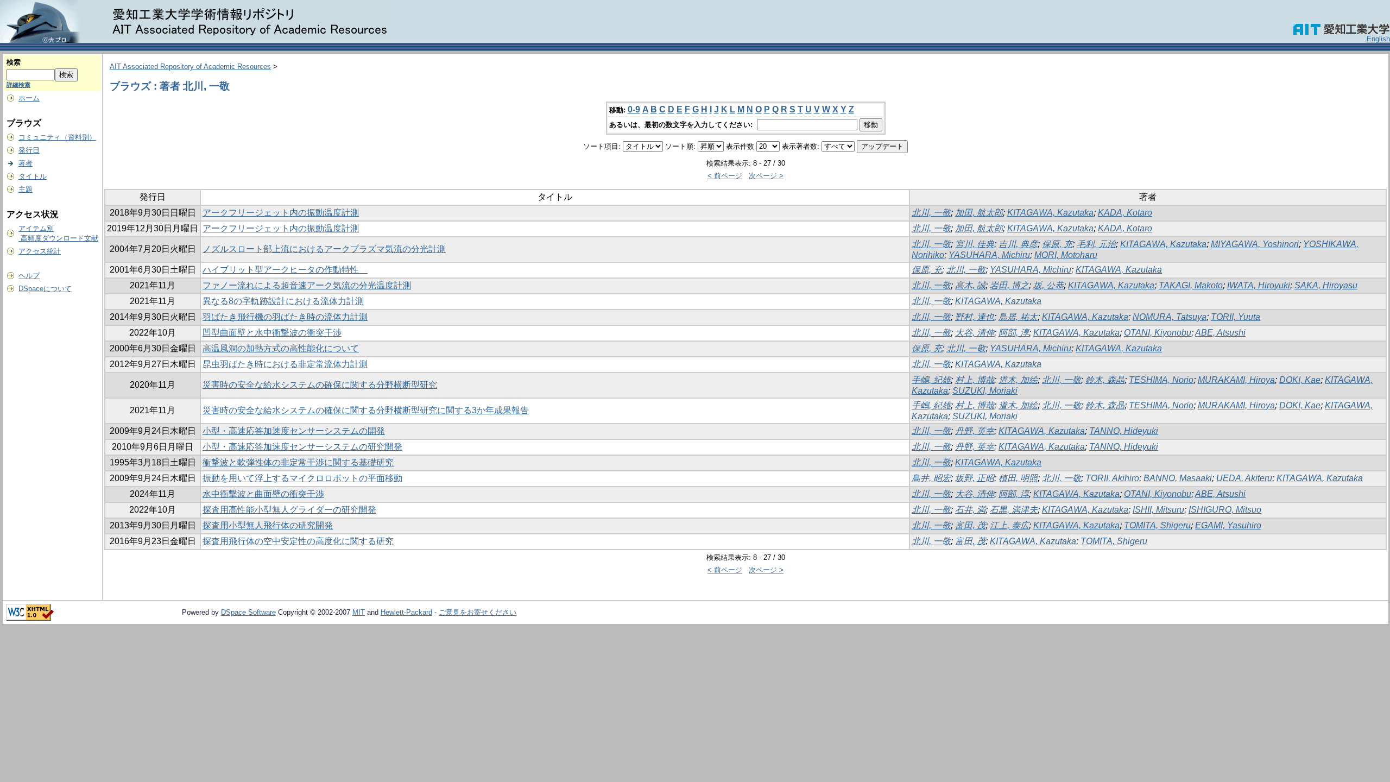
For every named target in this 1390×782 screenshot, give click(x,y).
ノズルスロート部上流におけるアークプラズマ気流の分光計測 (324, 249)
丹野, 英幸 (974, 431)
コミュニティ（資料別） (57, 137)
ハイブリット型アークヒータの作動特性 (285, 269)
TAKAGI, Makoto (1191, 285)
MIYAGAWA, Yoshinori (1255, 244)
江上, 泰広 (1009, 525)
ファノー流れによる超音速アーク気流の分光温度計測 (307, 285)
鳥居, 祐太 (1018, 316)
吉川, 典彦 (1018, 244)
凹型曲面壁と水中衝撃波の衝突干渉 (272, 332)
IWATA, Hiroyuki (1258, 285)
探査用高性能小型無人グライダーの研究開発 (289, 509)
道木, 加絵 (1018, 379)
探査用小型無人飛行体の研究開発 (268, 525)
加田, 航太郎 (979, 212)
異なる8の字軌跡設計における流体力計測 (283, 301)
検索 (14, 62)
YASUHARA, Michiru (989, 255)
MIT (358, 612)
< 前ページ (724, 176)
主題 (25, 189)
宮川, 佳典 (974, 244)
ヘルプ (29, 276)
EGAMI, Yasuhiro (1228, 525)
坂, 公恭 (1048, 285)
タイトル (32, 176)
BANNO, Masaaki (1177, 478)
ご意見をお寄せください (477, 612)
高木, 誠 (970, 285)
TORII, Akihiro (1112, 478)
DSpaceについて (45, 289)
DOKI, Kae (1299, 379)
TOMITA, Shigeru (1157, 525)
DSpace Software (248, 612)
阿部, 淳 (1014, 332)
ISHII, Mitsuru (1158, 509)
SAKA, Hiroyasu (1325, 285)
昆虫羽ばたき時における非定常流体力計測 (285, 364)
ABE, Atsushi (1220, 332)
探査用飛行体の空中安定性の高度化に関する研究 (298, 541)
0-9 (634, 109)
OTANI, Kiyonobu (1157, 332)
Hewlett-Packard (406, 612)
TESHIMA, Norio (1161, 379)
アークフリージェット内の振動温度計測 (281, 212)
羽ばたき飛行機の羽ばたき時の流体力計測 (285, 316)
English (1378, 39)
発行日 (29, 150)
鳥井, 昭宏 (931, 478)
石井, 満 (970, 509)
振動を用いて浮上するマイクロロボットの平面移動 (302, 478)
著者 (25, 163)
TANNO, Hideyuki (1123, 431)
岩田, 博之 (1009, 285)
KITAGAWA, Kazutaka (1050, 212)
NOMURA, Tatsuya (1169, 316)
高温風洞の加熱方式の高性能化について (281, 348)
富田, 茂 (970, 525)
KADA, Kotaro (1125, 212)
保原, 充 (1057, 244)
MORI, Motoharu (1065, 255)
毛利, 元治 (1096, 244)
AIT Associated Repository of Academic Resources (190, 66)
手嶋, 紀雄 (931, 379)
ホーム (29, 98)
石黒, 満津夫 (1014, 509)
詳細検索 (18, 84)
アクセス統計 (39, 251)
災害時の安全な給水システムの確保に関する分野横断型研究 (320, 384)
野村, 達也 (974, 316)
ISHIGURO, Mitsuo (1225, 509)
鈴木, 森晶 (1104, 379)
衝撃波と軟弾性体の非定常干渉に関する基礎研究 (298, 462)
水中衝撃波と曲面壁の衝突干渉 (263, 494)
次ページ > (766, 176)
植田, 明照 (1018, 478)
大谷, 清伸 (974, 332)
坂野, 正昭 (974, 478)
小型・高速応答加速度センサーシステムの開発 (294, 431)
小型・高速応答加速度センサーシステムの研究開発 (302, 446)
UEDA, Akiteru (1244, 478)
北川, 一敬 (931, 212)
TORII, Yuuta (1235, 316)
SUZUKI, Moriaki (985, 390)
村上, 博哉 (974, 379)
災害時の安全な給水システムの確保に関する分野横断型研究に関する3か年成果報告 (366, 410)
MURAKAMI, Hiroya (1236, 379)
